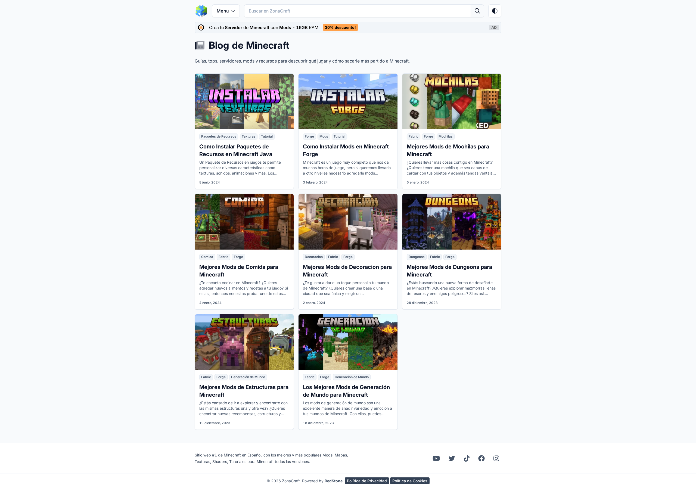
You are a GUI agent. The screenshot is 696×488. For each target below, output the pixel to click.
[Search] (477, 11)
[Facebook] (481, 458)
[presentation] (348, 27)
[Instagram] (496, 458)
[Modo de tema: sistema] (494, 10)
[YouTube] (436, 458)
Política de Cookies (409, 480)
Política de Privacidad (367, 480)
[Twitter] (451, 458)
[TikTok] (467, 458)
